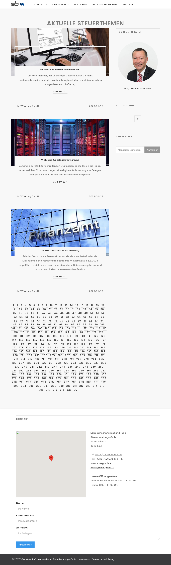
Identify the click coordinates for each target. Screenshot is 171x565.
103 (26, 328)
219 (57, 359)
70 (21, 320)
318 (55, 389)
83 (96, 320)
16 (82, 305)
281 (44, 378)
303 (16, 386)
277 (14, 378)
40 (32, 313)
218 (50, 359)
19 (97, 305)
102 (20, 328)
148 (42, 340)
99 (96, 324)
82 (90, 320)
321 (76, 389)
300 (89, 382)
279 (29, 378)
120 (40, 332)
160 (29, 343)
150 (56, 340)
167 (76, 343)
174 (28, 347)
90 (44, 324)
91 (49, 324)
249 (93, 366)
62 (67, 317)
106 (47, 328)
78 (67, 320)
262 (95, 370)
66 (91, 317)
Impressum (84, 559)
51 (97, 313)
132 (28, 336)
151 (63, 340)
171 (103, 343)
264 (14, 374)
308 (53, 386)
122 (53, 332)
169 (90, 343)
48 (80, 313)
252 (21, 370)
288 (96, 378)
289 (103, 378)
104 (33, 328)
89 (38, 324)
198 (96, 351)
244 (54, 366)
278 (21, 378)
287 (88, 378)
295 (51, 382)
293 (36, 382)
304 (23, 386)
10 (51, 305)
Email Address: (25, 515)
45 (62, 313)
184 (96, 347)
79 (73, 320)
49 (86, 313)
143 (103, 336)
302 (103, 382)
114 (98, 328)
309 (61, 386)
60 (56, 317)
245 (62, 366)
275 (96, 374)
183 (89, 347)
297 (66, 382)
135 (48, 336)
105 (40, 328)
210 (90, 355)
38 (20, 313)
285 (73, 378)
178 (56, 347)
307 (46, 386)
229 (36, 363)
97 (84, 324)
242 (39, 366)
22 (20, 309)
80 (79, 320)
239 (17, 366)
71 (27, 320)
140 (82, 336)
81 (84, 320)
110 (74, 328)
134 (41, 336)
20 (103, 305)
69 (15, 320)
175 (35, 347)
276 (103, 374)
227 (21, 363)
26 (44, 309)
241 (32, 366)
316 (41, 389)
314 (95, 386)
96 (78, 324)
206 (59, 355)
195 (76, 351)
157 (104, 340)
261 (89, 370)
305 (31, 386)
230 (44, 363)
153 (76, 340)
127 (88, 332)
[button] (51, 458)
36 (102, 309)
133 (34, 336)
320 (69, 389)
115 (105, 328)
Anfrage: (22, 527)
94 (67, 324)
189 (35, 351)
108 (61, 328)
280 (36, 378)
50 (92, 313)
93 (61, 324)
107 (54, 328)
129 (101, 332)
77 (61, 320)
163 (48, 343)
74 (44, 320)
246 (70, 366)
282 (50, 378)
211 (96, 355)
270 (59, 374)
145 (21, 340)
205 (52, 355)
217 (43, 359)
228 (29, 363)
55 (27, 317)
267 (36, 374)
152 (69, 340)
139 (76, 336)
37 (15, 313)
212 (103, 355)
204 (44, 355)
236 (88, 363)
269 (51, 374)
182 (82, 347)
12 (61, 305)
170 (97, 343)
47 (74, 313)
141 (89, 336)
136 (55, 336)
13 (66, 305)
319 (62, 389)
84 (102, 320)
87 (26, 324)
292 (28, 382)
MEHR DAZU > (60, 91)
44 (56, 313)
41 (38, 313)
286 (81, 378)
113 (92, 328)
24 (32, 309)
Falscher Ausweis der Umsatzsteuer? (60, 69)
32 (78, 309)
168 (83, 343)
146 (28, 340)
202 (29, 355)
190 (42, 351)
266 (29, 374)
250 (100, 366)
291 (21, 382)
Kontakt (128, 4)
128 (94, 332)
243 (47, 366)
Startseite (40, 4)
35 (96, 309)
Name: (20, 503)
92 (55, 324)
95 (72, 324)
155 (90, 340)
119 (34, 332)
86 (20, 324)
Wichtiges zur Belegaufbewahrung (60, 160)
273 (81, 374)
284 (66, 378)
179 (62, 347)
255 (43, 370)
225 (101, 359)
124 (67, 332)
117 (22, 332)
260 (81, 370)
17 (87, 305)
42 (44, 313)
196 (82, 351)
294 (43, 382)
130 (15, 336)
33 (84, 309)
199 (103, 351)
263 (103, 370)
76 (56, 320)
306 (38, 386)
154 (83, 340)
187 (21, 351)
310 (68, 386)
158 (15, 343)
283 (58, 378)
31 (73, 309)
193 (62, 351)
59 (50, 317)
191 (48, 351)
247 (77, 366)
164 (55, 343)
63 (73, 317)
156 (97, 340)
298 (73, 382)
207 (67, 355)
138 (69, 336)
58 (44, 317)
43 (50, 313)
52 (103, 313)
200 (15, 355)
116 (16, 332)
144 (14, 340)
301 (96, 382)
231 (51, 363)
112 (86, 328)
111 (80, 328)
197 (89, 351)
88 (32, 324)
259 (73, 370)
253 (28, 370)
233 (65, 363)
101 (13, 328)
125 (74, 332)
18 (92, 305)
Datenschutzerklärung (103, 559)
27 (50, 309)
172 (14, 347)
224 (94, 359)
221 (71, 359)
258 (66, 370)
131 (21, 336)
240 (24, 366)
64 (79, 317)
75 (50, 320)
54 (21, 317)
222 (78, 359)
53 (15, 317)
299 (81, 382)
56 (33, 317)
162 (42, 343)
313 (88, 386)
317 (48, 389)
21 (15, 309)
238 (103, 363)
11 (56, 305)
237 (96, 363)
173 (21, 347)
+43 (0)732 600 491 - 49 (109, 458)
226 (14, 363)
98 (90, 324)
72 (32, 320)
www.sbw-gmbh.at (101, 463)
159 (22, 343)
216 (37, 359)
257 (58, 370)
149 (49, 340)
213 (16, 359)
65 (85, 317)
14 (71, 305)
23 (26, 309)
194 (69, 351)
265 (21, 374)
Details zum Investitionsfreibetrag (60, 250)
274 (88, 374)
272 (73, 374)
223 (86, 359)
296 (58, 382)
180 (69, 347)
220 (64, 359)
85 (15, 324)
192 (55, 351)
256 (51, 370)
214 (23, 359)
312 (81, 386)
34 (90, 309)
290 (14, 382)
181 (76, 347)
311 (75, 386)
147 (35, 340)
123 (60, 332)
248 (85, 366)
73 (38, 320)
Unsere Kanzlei (60, 4)
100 (102, 324)
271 (66, 374)
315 (102, 386)
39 (26, 313)
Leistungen (81, 4)
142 (96, 336)
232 (58, 363)
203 (37, 355)
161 (35, 343)
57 (38, 317)
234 (73, 363)
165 (62, 343)
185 (103, 347)
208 (74, 355)
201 (22, 355)
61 (61, 317)
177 (49, 347)
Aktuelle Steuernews (105, 4)
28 (56, 309)
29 (61, 309)
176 (42, 347)
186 (15, 351)
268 (44, 374)
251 (14, 370)
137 (62, 336)
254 (36, 370)
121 (47, 332)
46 (68, 313)
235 (81, 363)
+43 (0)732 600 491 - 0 (108, 454)
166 (69, 343)
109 (68, 328)
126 (81, 332)
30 (67, 309)
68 (102, 317)
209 (82, 355)
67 (96, 317)
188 (28, 351)
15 (76, 305)
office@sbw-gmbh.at (102, 467)
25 (38, 309)
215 (30, 359)
